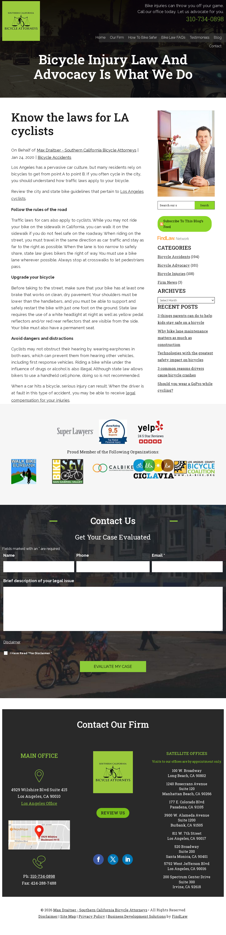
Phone (82, 555)
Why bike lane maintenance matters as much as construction (183, 338)
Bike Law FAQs (173, 37)
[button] (221, 903)
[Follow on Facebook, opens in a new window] (98, 859)
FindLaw (180, 916)
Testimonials (199, 37)
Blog (218, 37)
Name (9, 555)
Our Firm (117, 37)
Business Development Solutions (137, 916)
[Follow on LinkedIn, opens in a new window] (127, 859)
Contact (215, 46)
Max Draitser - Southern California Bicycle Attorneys (86, 150)
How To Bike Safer (142, 37)
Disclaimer (11, 642)
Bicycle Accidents (55, 157)
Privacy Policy (92, 916)
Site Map (68, 916)
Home (100, 37)
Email (158, 555)
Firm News (167, 282)
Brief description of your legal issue (38, 580)
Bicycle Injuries (171, 273)
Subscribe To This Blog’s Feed (183, 224)
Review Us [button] (113, 812)
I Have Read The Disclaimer (31, 653)
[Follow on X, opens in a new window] (113, 859)
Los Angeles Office (39, 803)
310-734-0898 (205, 19)
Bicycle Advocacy (174, 265)
